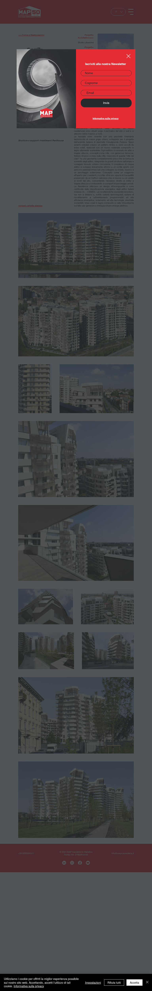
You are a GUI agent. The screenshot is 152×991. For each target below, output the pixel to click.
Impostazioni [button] (93, 982)
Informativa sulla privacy (106, 118)
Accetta (134, 982)
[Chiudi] (147, 982)
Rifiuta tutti (114, 982)
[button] (128, 56)
